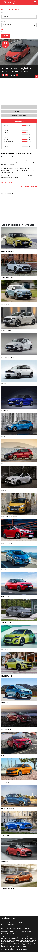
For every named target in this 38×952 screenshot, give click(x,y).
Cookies (24, 931)
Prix (4, 144)
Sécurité (6, 137)
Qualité (5, 139)
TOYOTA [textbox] (6, 16)
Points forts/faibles (19, 115)
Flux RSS (3, 928)
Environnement (8, 142)
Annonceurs (20, 930)
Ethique (12, 931)
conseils (23, 948)
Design (5, 125)
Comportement (8, 135)
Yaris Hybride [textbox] (7, 25)
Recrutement (4, 933)
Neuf (4, 29)
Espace (5, 128)
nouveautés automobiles (10, 938)
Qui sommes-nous (11, 928)
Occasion (5, 31)
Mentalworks (11, 924)
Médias (26, 930)
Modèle (3, 21)
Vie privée (17, 931)
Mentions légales (5, 930)
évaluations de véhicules (10, 940)
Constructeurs (4, 931)
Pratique (6, 130)
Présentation (19, 111)
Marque (4, 13)
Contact (13, 930)
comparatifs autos (25, 940)
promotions (30, 938)
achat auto (15, 943)
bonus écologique (14, 946)
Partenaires (12, 933)
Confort (5, 132)
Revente (6, 146)
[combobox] (19, 17)
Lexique (19, 928)
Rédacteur (29, 931)
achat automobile (9, 949)
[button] (3, 75)
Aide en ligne (26, 928)
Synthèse (19, 107)
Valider (6, 35)
